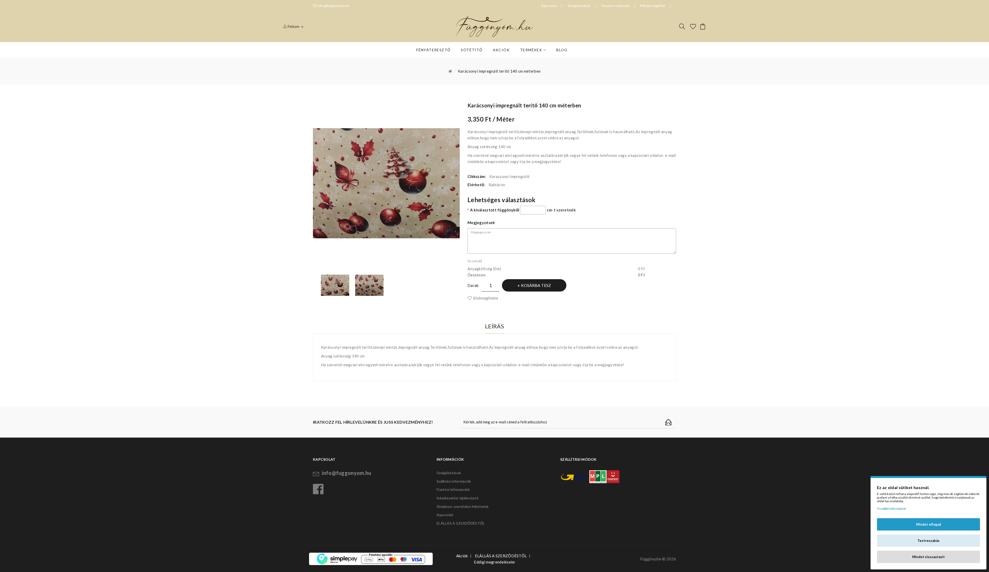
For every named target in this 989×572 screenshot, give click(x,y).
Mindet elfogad (928, 524)
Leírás (494, 326)
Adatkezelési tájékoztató (458, 498)
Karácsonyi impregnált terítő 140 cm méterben (499, 71)
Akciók (462, 555)
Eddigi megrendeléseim (494, 562)
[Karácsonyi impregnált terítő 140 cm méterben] (335, 285)
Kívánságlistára (485, 298)
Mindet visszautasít (928, 557)
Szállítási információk (454, 481)
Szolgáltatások (579, 6)
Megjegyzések (481, 222)
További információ (891, 508)
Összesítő (474, 261)
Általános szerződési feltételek (463, 506)
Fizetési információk (453, 489)
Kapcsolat (445, 515)
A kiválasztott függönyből (494, 210)
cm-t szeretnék (561, 210)
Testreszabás (928, 541)
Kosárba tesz (536, 285)
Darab (473, 285)
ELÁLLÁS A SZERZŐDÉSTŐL (461, 523)
